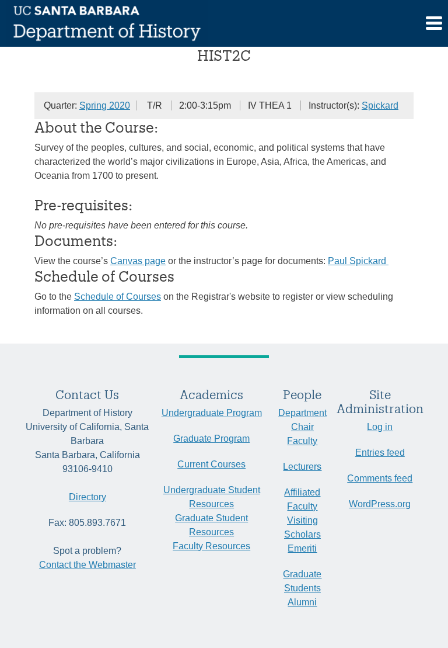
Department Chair (302, 420)
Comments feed (379, 478)
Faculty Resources (211, 546)
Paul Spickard (358, 261)
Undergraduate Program (212, 413)
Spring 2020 (104, 105)
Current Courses (211, 464)
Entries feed (380, 453)
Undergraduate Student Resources (211, 497)
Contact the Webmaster (87, 565)
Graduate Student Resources (211, 525)
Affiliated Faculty (302, 499)
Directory (87, 497)
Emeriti (302, 548)
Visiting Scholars (302, 527)
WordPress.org (380, 504)
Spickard (380, 105)
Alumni (302, 602)
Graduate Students (302, 581)
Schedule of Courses (117, 297)
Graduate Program (211, 438)
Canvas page (138, 261)
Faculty (302, 441)
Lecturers (302, 467)
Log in (380, 427)
